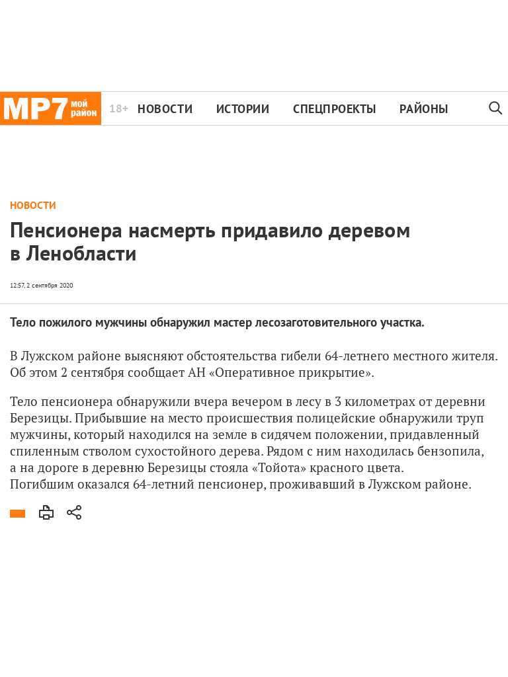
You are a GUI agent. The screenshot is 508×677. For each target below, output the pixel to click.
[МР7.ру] (50, 108)
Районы (424, 108)
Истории (243, 108)
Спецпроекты (334, 108)
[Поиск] (496, 108)
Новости (165, 108)
